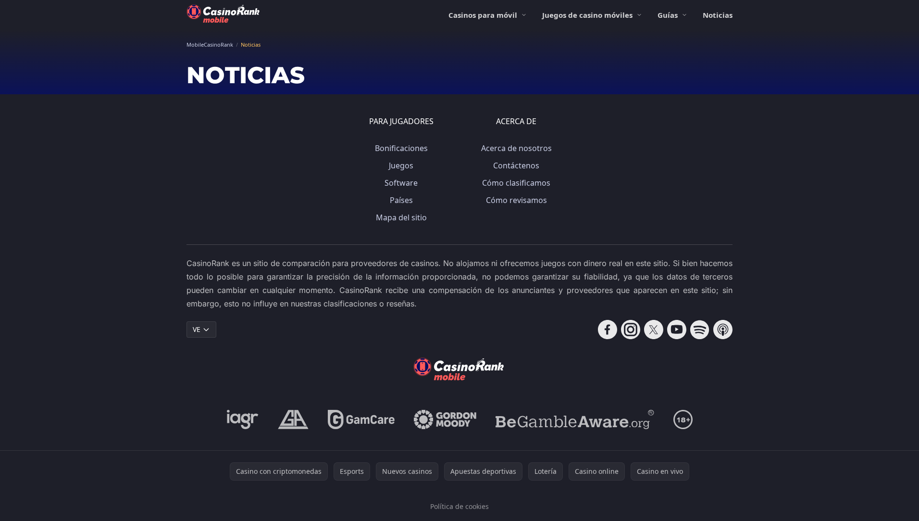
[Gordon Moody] (445, 419)
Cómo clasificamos (516, 183)
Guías (668, 15)
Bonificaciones (401, 148)
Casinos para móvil (482, 15)
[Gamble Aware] (575, 419)
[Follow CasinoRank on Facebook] (607, 329)
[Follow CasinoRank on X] (653, 329)
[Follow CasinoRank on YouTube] (676, 329)
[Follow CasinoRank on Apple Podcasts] (723, 329)
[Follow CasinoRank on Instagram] (630, 329)
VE (196, 329)
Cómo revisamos (516, 200)
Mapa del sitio (401, 217)
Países (401, 200)
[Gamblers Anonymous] (293, 419)
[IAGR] (243, 419)
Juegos (401, 165)
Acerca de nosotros (516, 148)
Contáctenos (516, 165)
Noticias (718, 15)
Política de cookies (459, 506)
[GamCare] (361, 419)
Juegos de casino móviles (587, 15)
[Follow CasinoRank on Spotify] (699, 329)
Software (401, 183)
